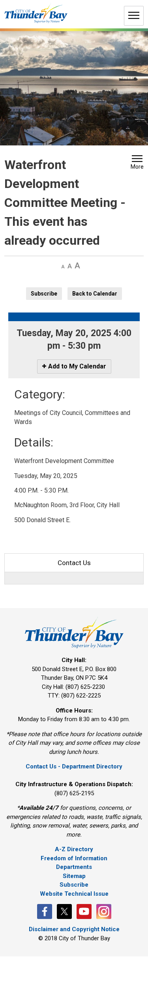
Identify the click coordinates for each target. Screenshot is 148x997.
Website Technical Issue (74, 893)
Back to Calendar (94, 293)
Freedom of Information (74, 858)
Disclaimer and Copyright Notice (74, 929)
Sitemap (74, 876)
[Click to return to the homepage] (35, 13)
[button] (137, 163)
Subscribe (44, 293)
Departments (74, 867)
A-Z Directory (74, 849)
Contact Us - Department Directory (74, 766)
